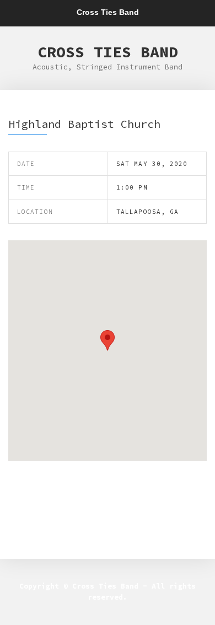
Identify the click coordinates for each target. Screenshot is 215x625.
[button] (107, 340)
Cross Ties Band (107, 52)
